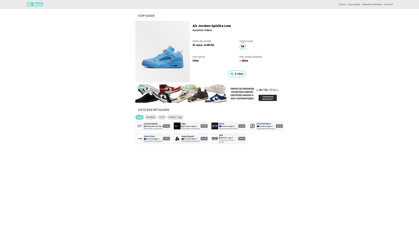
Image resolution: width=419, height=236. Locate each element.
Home (342, 4)
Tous (139, 117)
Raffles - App (175, 117)
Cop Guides (353, 4)
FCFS (162, 117)
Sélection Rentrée (372, 4)
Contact (388, 4)
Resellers (150, 117)
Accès (166, 126)
